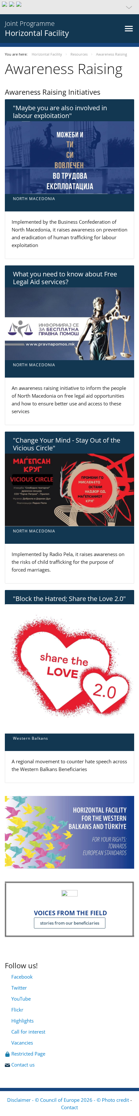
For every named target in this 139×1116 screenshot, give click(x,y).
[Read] (69, 157)
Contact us (23, 1064)
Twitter (19, 987)
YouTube (20, 998)
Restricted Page (29, 1053)
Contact (69, 1107)
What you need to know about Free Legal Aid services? (65, 278)
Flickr (16, 1009)
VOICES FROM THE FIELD (70, 913)
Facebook (22, 976)
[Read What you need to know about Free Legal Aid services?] (69, 323)
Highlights (22, 1020)
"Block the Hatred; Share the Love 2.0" (69, 598)
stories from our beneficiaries (69, 923)
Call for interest (29, 1031)
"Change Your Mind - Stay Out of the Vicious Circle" (66, 444)
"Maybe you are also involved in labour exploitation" (60, 111)
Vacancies (22, 1042)
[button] (69, 7)
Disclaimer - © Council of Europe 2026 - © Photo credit (68, 1100)
